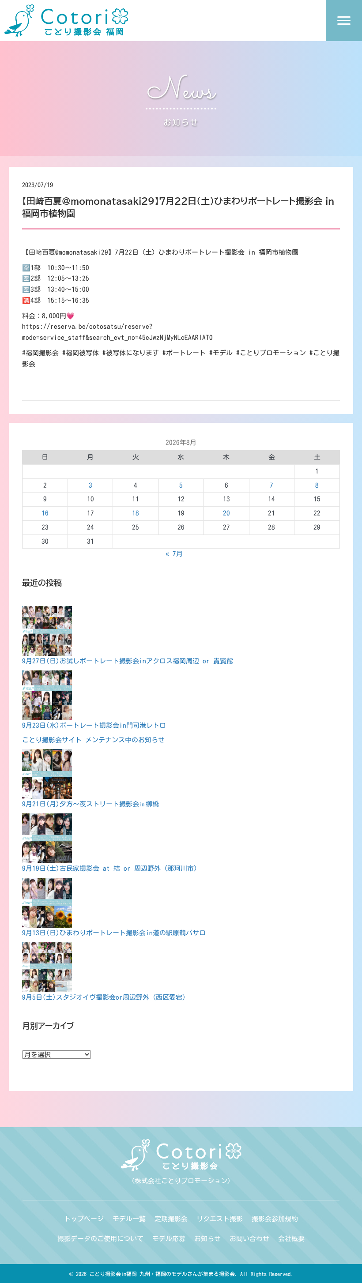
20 (226, 513)
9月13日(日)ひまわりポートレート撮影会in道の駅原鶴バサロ (114, 932)
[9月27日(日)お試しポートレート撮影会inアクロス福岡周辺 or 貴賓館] (47, 631)
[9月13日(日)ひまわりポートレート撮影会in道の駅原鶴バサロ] (47, 903)
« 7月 (174, 553)
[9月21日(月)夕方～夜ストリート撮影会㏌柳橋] (47, 774)
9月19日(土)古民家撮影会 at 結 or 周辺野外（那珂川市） (111, 868)
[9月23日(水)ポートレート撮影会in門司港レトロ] (47, 695)
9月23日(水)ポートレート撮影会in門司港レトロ (94, 725)
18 (135, 513)
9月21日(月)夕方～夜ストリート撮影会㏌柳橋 (90, 804)
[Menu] (344, 20)
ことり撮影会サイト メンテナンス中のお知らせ (93, 740)
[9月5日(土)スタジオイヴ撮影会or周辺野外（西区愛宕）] (47, 967)
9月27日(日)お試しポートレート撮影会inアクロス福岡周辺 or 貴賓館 (127, 661)
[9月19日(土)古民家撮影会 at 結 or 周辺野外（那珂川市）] (47, 838)
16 (45, 513)
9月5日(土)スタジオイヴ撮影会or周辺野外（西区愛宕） (105, 997)
